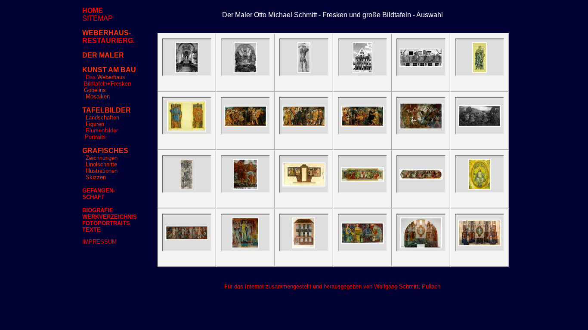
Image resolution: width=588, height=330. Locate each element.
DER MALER (103, 55)
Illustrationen (101, 171)
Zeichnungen (102, 158)
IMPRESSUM (99, 241)
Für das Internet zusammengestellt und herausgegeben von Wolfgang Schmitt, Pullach (332, 286)
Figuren (95, 124)
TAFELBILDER (106, 110)
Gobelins (95, 90)
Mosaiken (98, 96)
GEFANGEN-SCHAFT (98, 193)
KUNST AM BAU (109, 69)
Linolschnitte (101, 164)
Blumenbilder (102, 130)
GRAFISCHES (105, 150)
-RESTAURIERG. (108, 36)
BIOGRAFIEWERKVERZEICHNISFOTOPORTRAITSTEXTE (109, 220)
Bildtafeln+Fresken (107, 83)
